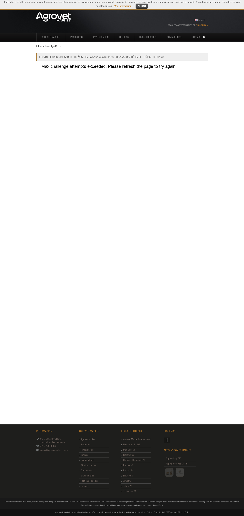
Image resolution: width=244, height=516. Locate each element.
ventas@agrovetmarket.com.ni (54, 450)
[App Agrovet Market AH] (179, 472)
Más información (122, 6)
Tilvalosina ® (129, 491)
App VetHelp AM (173, 458)
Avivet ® (127, 480)
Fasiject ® (128, 470)
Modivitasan (129, 449)
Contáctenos (174, 37)
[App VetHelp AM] (169, 472)
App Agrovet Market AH (177, 463)
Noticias (124, 37)
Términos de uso (88, 465)
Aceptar (142, 5)
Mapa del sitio (87, 475)
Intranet (84, 486)
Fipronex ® (128, 454)
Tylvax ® (127, 486)
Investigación (101, 37)
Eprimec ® (128, 465)
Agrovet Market (51, 37)
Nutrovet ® (128, 475)
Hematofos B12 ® (131, 444)
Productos (86, 444)
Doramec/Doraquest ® (134, 460)
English (201, 20)
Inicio (39, 46)
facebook (167, 440)
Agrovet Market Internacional (137, 439)
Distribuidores (147, 37)
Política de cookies (89, 480)
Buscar (196, 37)
